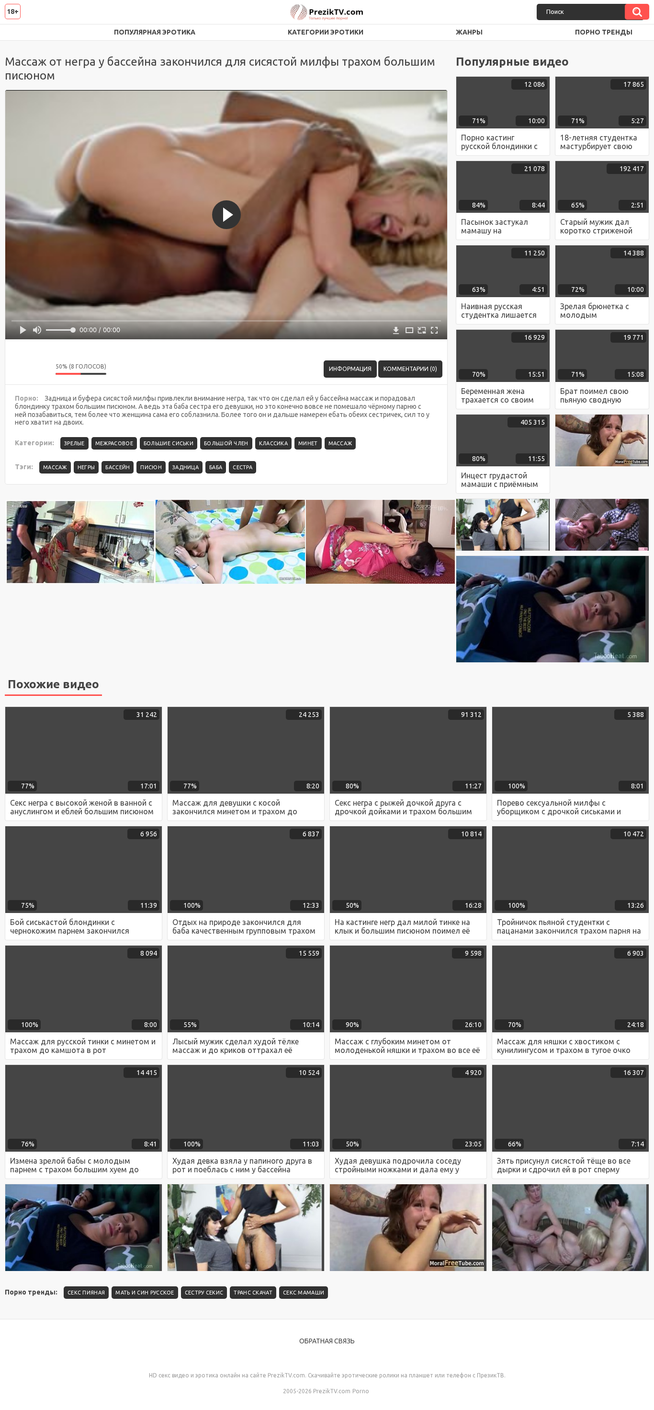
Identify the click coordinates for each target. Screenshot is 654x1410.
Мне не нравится (41, 369)
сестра (242, 467)
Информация (350, 369)
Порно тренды (603, 32)
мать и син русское (144, 1292)
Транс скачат (253, 1292)
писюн (151, 467)
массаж (55, 467)
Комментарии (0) (410, 369)
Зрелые (74, 443)
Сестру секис (204, 1292)
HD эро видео (21, 32)
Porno (360, 1391)
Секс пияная (86, 1292)
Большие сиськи (168, 443)
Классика (273, 443)
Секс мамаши (303, 1292)
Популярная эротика (154, 32)
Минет (308, 443)
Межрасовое (114, 443)
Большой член (226, 443)
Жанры (469, 32)
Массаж (340, 443)
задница (185, 467)
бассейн (117, 467)
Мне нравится (19, 369)
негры (86, 467)
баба (215, 467)
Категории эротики (325, 32)
